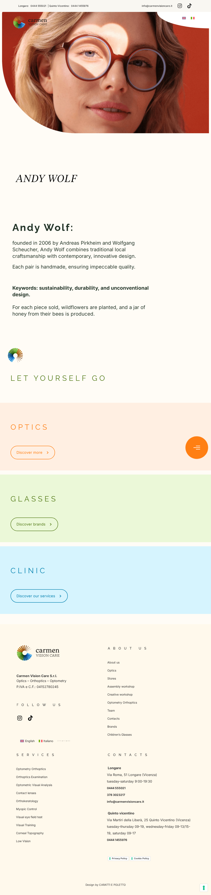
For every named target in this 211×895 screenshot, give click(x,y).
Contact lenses (26, 793)
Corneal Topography (30, 833)
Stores (111, 678)
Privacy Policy (119, 858)
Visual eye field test (29, 817)
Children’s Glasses (119, 734)
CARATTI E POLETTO (112, 884)
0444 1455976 (79, 5)
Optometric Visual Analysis (34, 785)
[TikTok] (189, 5)
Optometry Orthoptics (122, 702)
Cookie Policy (141, 858)
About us (113, 662)
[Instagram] (180, 5)
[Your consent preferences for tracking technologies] (204, 888)
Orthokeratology (27, 801)
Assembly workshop (121, 686)
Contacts (113, 718)
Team (111, 710)
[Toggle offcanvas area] (196, 447)
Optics (111, 670)
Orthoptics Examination (31, 777)
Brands (112, 726)
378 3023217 (116, 795)
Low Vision (23, 841)
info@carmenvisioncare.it (157, 5)
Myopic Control (26, 809)
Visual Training (26, 825)
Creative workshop (120, 694)
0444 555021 (38, 5)
